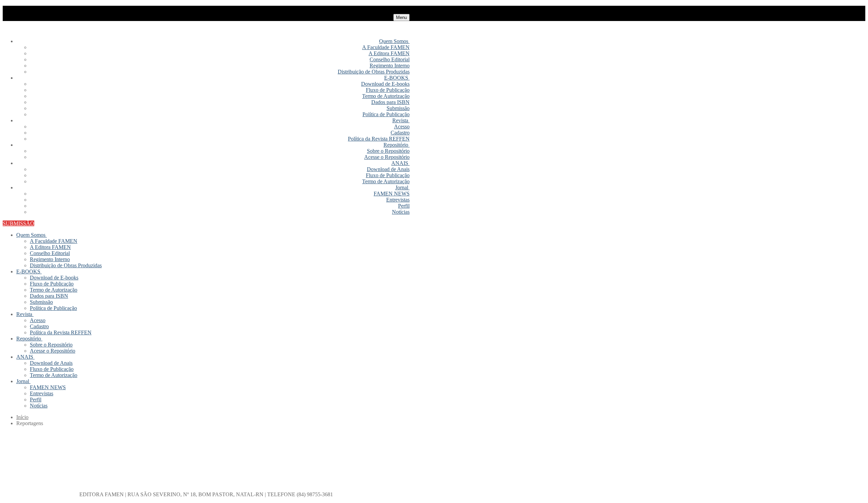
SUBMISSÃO (18, 223)
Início (22, 417)
